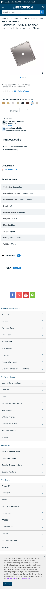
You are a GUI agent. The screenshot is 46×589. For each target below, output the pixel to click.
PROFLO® (5, 520)
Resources (5, 445)
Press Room (6, 335)
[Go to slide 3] (25, 77)
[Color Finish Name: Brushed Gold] (3, 103)
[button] (44, 556)
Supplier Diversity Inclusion (12, 465)
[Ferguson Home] (23, 7)
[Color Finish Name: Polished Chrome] (13, 103)
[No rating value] (8, 91)
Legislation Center (9, 458)
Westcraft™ (6, 547)
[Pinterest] (19, 295)
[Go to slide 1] (20, 77)
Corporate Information (10, 308)
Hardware (24, 19)
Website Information (9, 424)
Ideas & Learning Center (11, 451)
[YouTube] (26, 295)
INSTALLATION (11, 170)
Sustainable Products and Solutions (15, 369)
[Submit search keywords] (42, 12)
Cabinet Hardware (36, 19)
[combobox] (22, 12)
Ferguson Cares (8, 328)
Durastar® (6, 493)
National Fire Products (10, 506)
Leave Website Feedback (11, 383)
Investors (5, 355)
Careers (5, 321)
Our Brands (5, 480)
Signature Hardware (9, 540)
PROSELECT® (7, 527)
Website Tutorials (8, 417)
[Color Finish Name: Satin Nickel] (37, 103)
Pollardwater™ (7, 513)
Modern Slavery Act (9, 362)
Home (4, 19)
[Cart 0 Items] (43, 7)
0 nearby (9, 125)
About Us (5, 314)
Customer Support (8, 377)
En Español (6, 437)
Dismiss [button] (7, 584)
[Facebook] (12, 295)
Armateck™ (6, 486)
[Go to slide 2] (23, 77)
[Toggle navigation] (2, 7)
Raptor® (5, 534)
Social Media (7, 342)
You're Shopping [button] (19, 2)
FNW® (4, 500)
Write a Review (24, 91)
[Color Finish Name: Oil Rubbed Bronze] (27, 103)
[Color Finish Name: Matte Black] (22, 103)
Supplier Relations (9, 472)
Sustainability (7, 348)
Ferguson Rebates (9, 431)
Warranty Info (7, 410)
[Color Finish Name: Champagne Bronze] (8, 103)
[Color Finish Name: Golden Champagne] (18, 103)
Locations (5, 397)
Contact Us (6, 390)
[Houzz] (32, 295)
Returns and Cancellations (12, 403)
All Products (13, 19)
